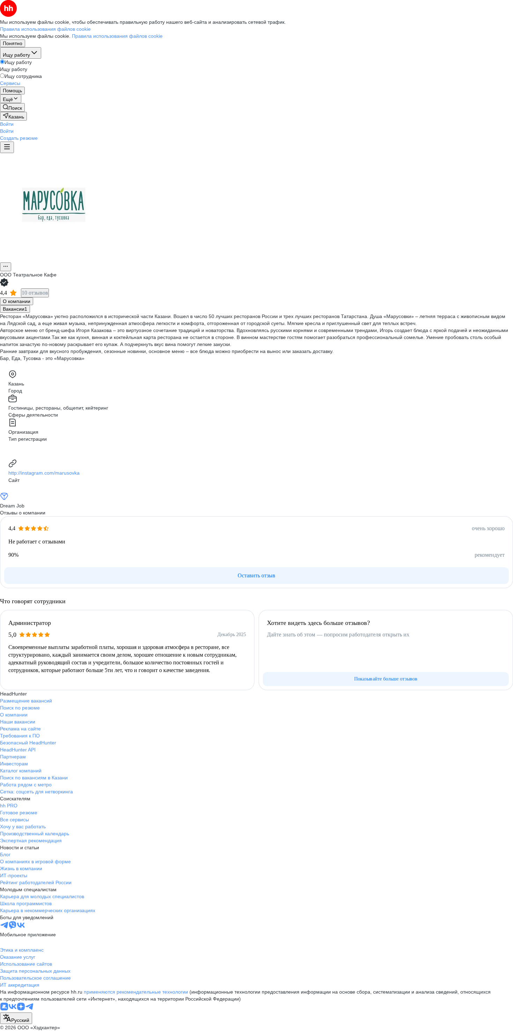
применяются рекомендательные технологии (136, 992)
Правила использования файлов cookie (117, 36)
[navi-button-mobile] (7, 147)
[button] (7, 124)
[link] (12, 107)
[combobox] (16, 1018)
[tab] (16, 301)
